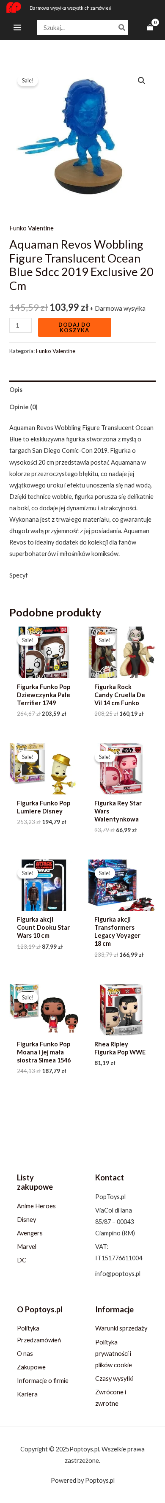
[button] (141, 80)
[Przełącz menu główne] (17, 27)
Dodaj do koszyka (74, 327)
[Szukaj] (122, 27)
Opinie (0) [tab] (23, 407)
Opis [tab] (15, 389)
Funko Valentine (31, 228)
